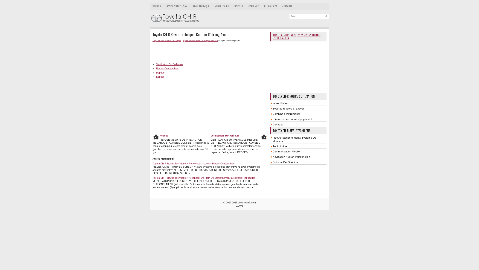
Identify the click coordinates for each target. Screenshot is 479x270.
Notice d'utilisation (177, 6)
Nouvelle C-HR (222, 6)
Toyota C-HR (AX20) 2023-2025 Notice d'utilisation (297, 36)
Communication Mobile (286, 151)
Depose (160, 76)
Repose (160, 72)
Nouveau (238, 6)
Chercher (287, 6)
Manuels (156, 6)
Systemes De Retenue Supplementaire (200, 40)
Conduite (278, 124)
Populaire (253, 6)
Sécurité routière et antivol (288, 108)
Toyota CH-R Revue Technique (166, 40)
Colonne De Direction (285, 162)
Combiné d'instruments (286, 113)
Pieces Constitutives (167, 68)
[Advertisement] (210, 52)
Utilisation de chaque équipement (292, 119)
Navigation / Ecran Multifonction (291, 156)
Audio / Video (280, 146)
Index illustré (280, 103)
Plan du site (270, 6)
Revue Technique (201, 6)
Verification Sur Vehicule (169, 64)
